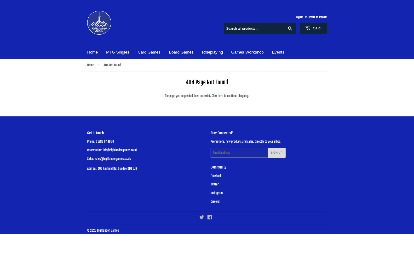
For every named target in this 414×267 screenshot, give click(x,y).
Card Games (149, 52)
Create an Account (318, 17)
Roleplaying (212, 52)
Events (278, 52)
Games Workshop (247, 52)
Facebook (216, 176)
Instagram (217, 193)
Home (92, 52)
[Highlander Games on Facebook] (209, 218)
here (220, 96)
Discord (215, 201)
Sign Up (276, 152)
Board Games (181, 52)
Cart (317, 28)
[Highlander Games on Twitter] (201, 218)
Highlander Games (108, 230)
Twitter (215, 184)
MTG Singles (117, 52)
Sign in (299, 17)
